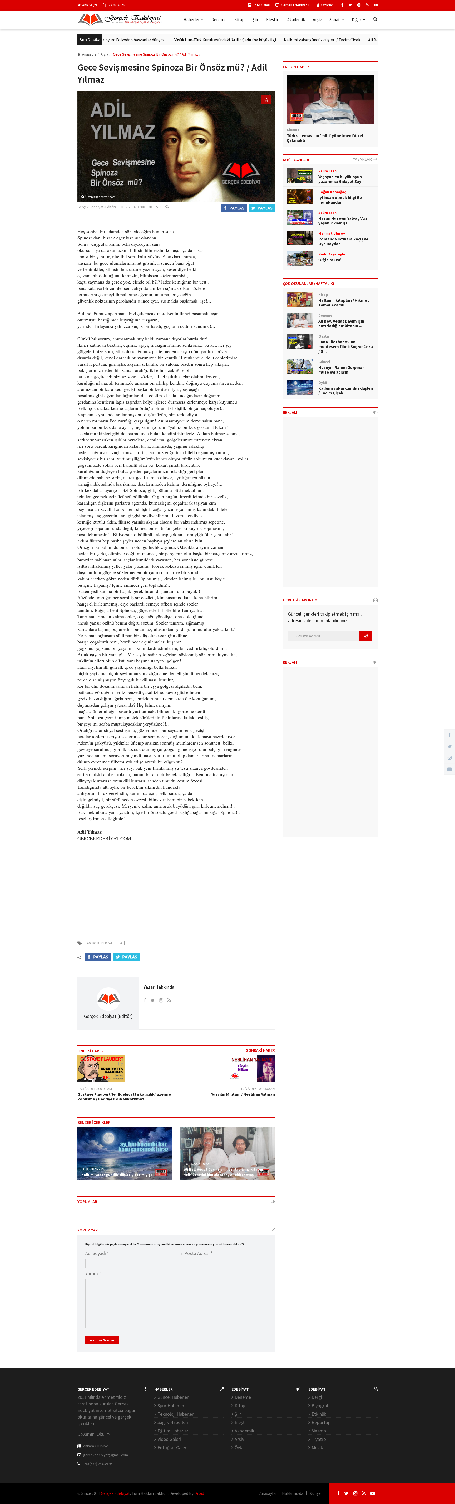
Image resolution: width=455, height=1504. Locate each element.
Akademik (296, 19)
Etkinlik (318, 1414)
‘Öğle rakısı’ (329, 259)
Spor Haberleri (171, 1405)
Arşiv (317, 19)
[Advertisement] (176, 887)
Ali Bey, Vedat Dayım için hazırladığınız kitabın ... (341, 323)
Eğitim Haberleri (173, 1431)
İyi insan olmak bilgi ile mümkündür (340, 200)
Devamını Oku (91, 1434)
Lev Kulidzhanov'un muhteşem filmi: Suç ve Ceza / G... (345, 346)
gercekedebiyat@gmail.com (105, 1454)
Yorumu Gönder (102, 1340)
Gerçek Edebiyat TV (296, 5)
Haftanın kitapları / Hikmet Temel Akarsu (343, 303)
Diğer (356, 19)
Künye (315, 1493)
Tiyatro (318, 1439)
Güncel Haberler (173, 1397)
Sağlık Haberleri (172, 1422)
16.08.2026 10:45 (196, 1163)
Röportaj (320, 1422)
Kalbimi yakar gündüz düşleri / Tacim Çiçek (290, 39)
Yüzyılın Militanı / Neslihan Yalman (243, 1094)
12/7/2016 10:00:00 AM (258, 1088)
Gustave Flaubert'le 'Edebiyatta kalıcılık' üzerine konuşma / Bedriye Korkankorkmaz (124, 1096)
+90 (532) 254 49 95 (97, 1463)
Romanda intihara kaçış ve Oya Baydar (343, 241)
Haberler (192, 19)
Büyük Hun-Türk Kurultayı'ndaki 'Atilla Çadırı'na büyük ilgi (193, 39)
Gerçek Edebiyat (115, 1493)
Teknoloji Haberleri (176, 1414)
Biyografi (320, 1405)
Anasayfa (89, 54)
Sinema (318, 1431)
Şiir (255, 19)
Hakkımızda (292, 1493)
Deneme (218, 19)
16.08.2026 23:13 (94, 1168)
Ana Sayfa (90, 5)
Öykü (240, 1448)
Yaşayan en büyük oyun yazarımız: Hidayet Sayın (341, 179)
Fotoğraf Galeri (172, 1448)
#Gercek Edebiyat (99, 943)
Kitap (239, 19)
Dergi (316, 1397)
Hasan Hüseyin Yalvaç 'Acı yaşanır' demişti (342, 220)
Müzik (317, 1448)
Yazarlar (327, 5)
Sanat (334, 19)
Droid (199, 1493)
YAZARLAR (363, 159)
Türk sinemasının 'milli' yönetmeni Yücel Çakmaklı (325, 138)
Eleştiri (272, 19)
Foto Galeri (261, 5)
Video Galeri (169, 1439)
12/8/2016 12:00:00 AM (94, 1088)
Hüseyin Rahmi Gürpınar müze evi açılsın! (341, 370)
